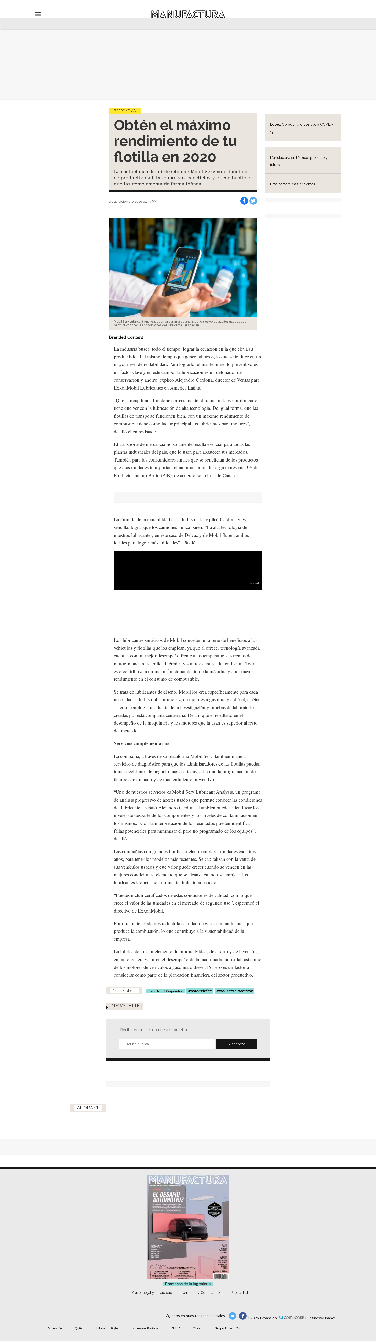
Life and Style (107, 1328)
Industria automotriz (235, 991)
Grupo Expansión (227, 1328)
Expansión (54, 1328)
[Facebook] (244, 201)
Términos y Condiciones (201, 1293)
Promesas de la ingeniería (188, 1284)
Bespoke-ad (125, 111)
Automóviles (200, 991)
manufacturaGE (232, 1316)
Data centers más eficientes (292, 184)
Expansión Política (144, 1328)
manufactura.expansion (243, 1316)
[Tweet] (253, 201)
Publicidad (239, 1293)
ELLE (175, 1328)
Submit (236, 1044)
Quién (79, 1328)
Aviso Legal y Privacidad (152, 1293)
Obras (197, 1328)
